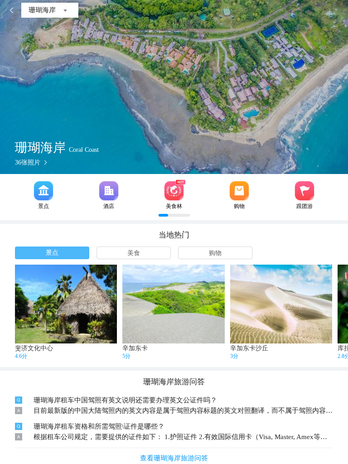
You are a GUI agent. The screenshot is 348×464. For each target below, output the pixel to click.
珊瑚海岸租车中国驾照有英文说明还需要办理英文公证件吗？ (125, 400)
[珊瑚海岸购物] (239, 190)
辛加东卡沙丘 (249, 348)
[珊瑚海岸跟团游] (304, 190)
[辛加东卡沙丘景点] (281, 304)
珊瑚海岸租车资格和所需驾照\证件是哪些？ (99, 426)
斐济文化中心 (34, 348)
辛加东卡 (135, 348)
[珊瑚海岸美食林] (174, 190)
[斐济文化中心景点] (66, 304)
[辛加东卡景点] (173, 304)
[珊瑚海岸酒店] (108, 190)
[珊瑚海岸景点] (43, 190)
